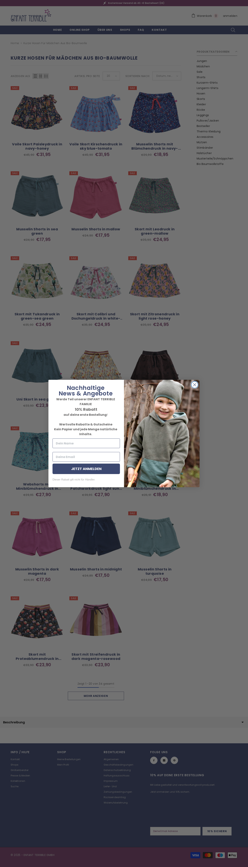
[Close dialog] (194, 384)
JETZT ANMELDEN (86, 468)
